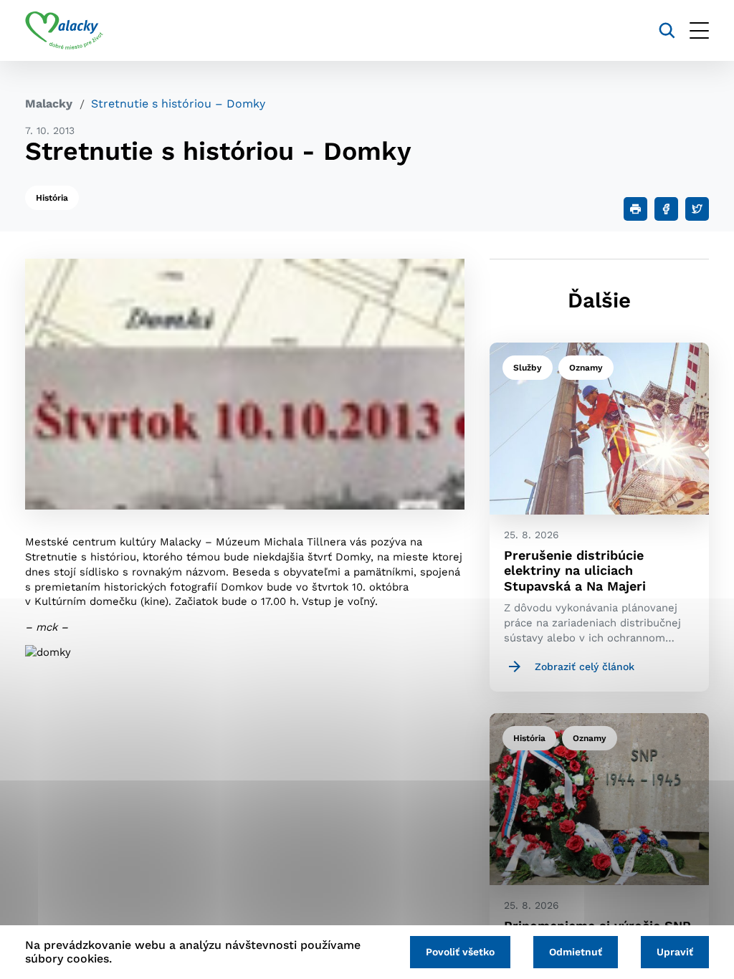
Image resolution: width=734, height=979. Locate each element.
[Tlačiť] (635, 209)
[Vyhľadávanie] (667, 30)
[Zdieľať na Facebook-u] (666, 209)
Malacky (48, 103)
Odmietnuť (575, 951)
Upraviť (675, 951)
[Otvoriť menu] (699, 30)
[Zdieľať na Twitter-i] (697, 209)
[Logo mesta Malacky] (64, 30)
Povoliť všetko (460, 951)
